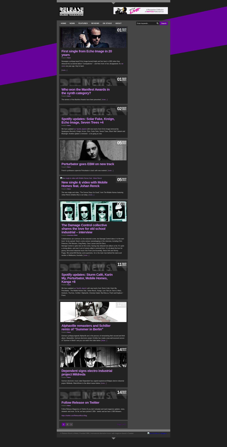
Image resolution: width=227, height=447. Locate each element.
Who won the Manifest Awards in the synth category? (85, 91)
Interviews (70, 235)
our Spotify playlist (80, 129)
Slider (76, 235)
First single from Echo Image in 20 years (86, 53)
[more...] (64, 70)
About (118, 23)
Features (83, 23)
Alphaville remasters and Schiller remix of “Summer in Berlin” (85, 327)
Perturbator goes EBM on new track (87, 164)
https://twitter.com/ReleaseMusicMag (74, 415)
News (72, 23)
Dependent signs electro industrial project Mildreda (86, 372)
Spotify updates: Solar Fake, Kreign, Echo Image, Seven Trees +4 (88, 120)
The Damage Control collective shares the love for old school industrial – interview (84, 228)
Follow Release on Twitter (80, 402)
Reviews (95, 23)
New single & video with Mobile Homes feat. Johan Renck (84, 184)
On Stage (107, 23)
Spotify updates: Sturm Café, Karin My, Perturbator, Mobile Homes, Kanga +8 (87, 278)
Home (63, 23)
